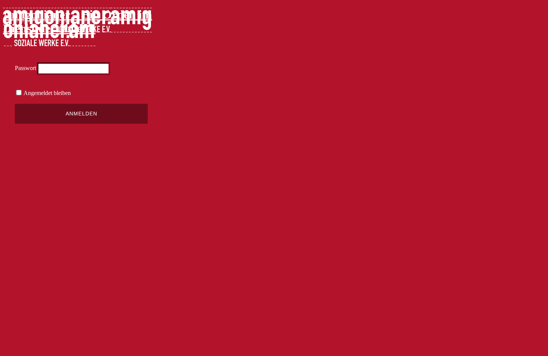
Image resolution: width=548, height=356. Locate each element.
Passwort (25, 68)
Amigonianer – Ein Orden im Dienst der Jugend (77, 21)
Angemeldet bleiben (46, 93)
